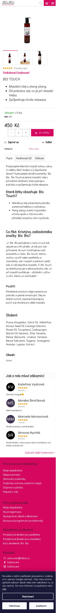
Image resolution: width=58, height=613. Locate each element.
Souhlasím (41, 605)
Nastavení (28, 596)
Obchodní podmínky (14, 479)
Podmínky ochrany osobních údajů (22, 483)
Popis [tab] (9, 158)
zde (4, 588)
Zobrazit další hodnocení (39, 452)
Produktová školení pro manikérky (22, 539)
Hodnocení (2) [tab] (24, 158)
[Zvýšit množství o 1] (25, 132)
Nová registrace (12, 511)
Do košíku (44, 132)
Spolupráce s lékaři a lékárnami (20, 516)
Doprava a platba (13, 487)
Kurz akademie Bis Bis (16, 543)
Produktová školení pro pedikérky (21, 534)
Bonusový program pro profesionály (23, 520)
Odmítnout (14, 605)
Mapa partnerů (11, 474)
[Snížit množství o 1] (11, 132)
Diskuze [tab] (39, 158)
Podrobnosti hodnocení (16, 72)
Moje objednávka (12, 470)
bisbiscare (13, 562)
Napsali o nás (10, 491)
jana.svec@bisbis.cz (18, 558)
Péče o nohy (34, 148)
